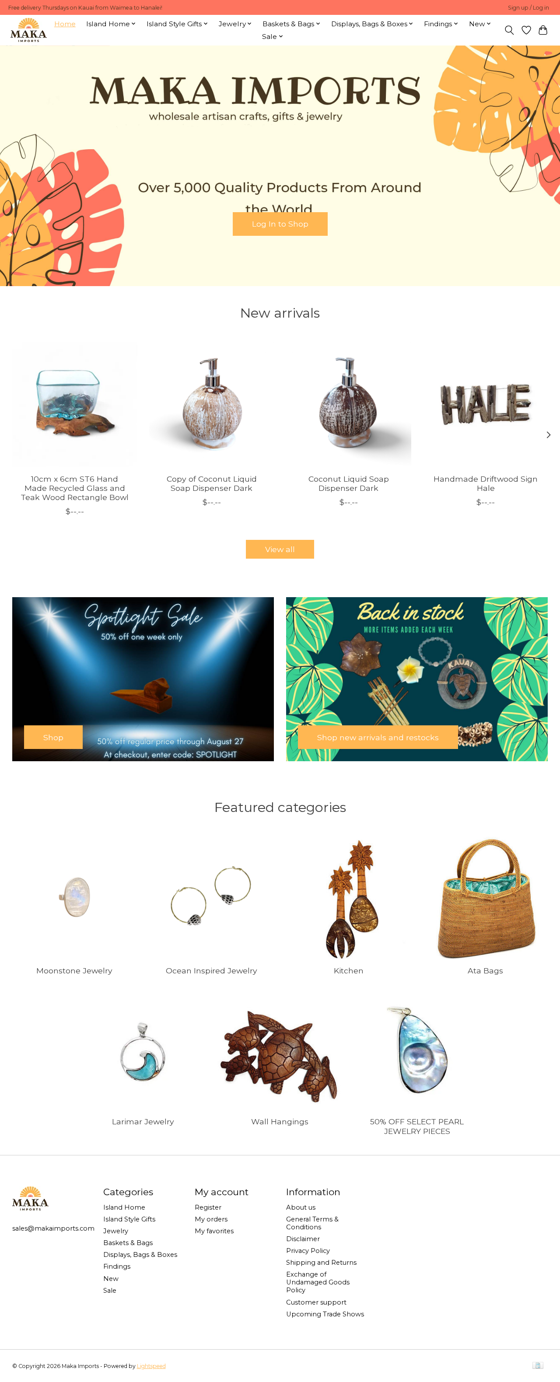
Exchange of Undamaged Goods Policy (318, 1282)
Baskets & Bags (128, 1243)
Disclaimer (303, 1239)
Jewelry (115, 1231)
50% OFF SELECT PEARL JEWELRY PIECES (417, 1126)
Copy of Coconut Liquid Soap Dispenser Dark (211, 483)
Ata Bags (485, 970)
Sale (109, 1291)
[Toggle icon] (509, 30)
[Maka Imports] (28, 30)
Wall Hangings (279, 1121)
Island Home (124, 1207)
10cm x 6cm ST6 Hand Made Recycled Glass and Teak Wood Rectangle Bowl (75, 488)
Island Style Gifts (129, 1219)
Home (65, 24)
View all (280, 549)
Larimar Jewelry (143, 1121)
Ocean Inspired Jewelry (211, 970)
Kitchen (349, 970)
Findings (116, 1266)
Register (208, 1207)
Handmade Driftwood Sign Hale (486, 483)
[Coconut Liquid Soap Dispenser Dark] (348, 404)
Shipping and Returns (321, 1263)
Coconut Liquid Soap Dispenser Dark (348, 483)
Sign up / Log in (528, 7)
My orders (211, 1219)
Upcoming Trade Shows (325, 1314)
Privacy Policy (308, 1251)
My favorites (214, 1231)
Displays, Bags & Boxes (140, 1255)
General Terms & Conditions (312, 1223)
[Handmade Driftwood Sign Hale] (485, 404)
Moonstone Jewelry (74, 970)
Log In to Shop (280, 223)
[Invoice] (537, 1366)
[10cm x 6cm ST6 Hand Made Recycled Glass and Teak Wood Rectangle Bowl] (74, 404)
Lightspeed (151, 1366)
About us (300, 1207)
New (111, 1279)
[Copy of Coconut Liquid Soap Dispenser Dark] (211, 404)
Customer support (316, 1302)
